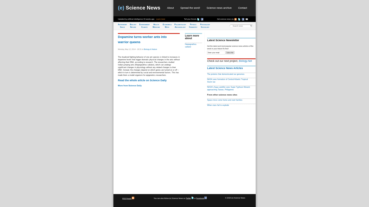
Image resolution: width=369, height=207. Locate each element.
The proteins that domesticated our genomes (225, 74)
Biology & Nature (150, 49)
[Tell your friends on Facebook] (202, 19)
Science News (139, 8)
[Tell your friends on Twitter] (198, 19)
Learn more (160, 19)
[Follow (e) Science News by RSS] (235, 19)
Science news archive (219, 7)
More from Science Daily (130, 85)
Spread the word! (190, 7)
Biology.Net (245, 61)
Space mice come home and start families (224, 100)
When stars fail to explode (218, 105)
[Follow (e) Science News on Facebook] (243, 19)
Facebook (200, 198)
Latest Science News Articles (225, 68)
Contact (242, 7)
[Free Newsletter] (247, 19)
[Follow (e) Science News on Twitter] (239, 19)
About (170, 7)
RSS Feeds (127, 199)
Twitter (188, 198)
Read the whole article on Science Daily (142, 80)
